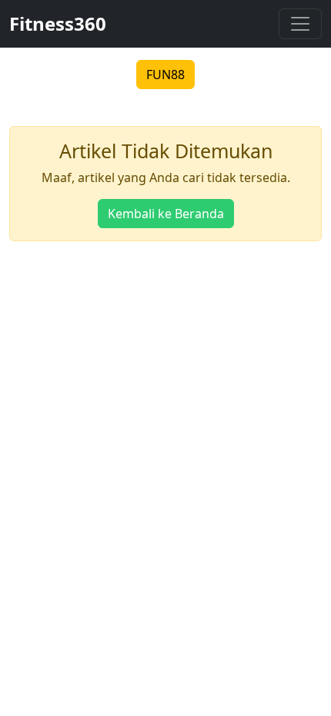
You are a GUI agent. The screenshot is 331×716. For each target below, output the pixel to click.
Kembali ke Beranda (166, 213)
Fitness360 (57, 23)
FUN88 (165, 74)
